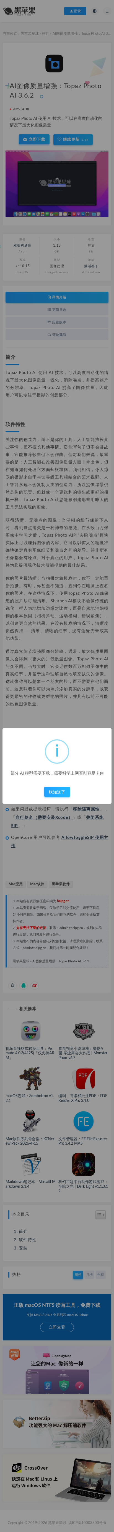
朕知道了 (57, 792)
